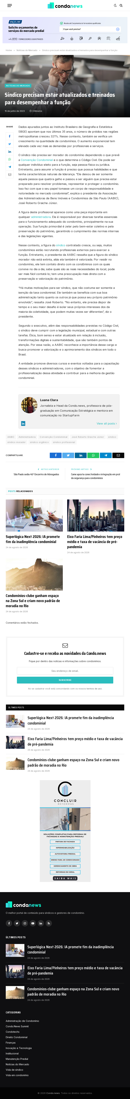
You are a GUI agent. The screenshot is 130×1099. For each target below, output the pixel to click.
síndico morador (16, 442)
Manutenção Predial (17, 1058)
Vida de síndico (14, 1069)
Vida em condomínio (17, 1075)
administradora (41, 217)
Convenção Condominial (37, 160)
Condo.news (53, 1093)
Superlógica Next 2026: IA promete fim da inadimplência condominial (33, 539)
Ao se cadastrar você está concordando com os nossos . (65, 688)
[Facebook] (10, 136)
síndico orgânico (39, 442)
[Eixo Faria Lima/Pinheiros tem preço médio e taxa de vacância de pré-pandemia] (95, 515)
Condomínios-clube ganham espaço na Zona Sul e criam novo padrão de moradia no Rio (33, 601)
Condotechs (12, 1031)
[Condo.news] (65, 5)
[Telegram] (10, 167)
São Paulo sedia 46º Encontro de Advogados (36, 474)
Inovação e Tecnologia (19, 1048)
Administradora (27, 437)
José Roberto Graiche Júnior (88, 437)
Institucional (12, 1053)
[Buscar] (121, 5)
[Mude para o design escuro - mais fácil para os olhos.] (115, 5)
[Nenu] (9, 5)
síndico (60, 245)
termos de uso (94, 688)
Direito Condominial (16, 1037)
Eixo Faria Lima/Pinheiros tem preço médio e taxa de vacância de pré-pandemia (94, 542)
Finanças (11, 1042)
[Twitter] (10, 144)
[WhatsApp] (10, 159)
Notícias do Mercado (18, 85)
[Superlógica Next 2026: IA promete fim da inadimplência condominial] (34, 515)
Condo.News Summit (17, 1026)
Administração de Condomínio (22, 1020)
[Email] (10, 174)
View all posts (106, 423)
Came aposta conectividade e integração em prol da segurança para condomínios (95, 476)
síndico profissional (64, 442)
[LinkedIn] (10, 151)
